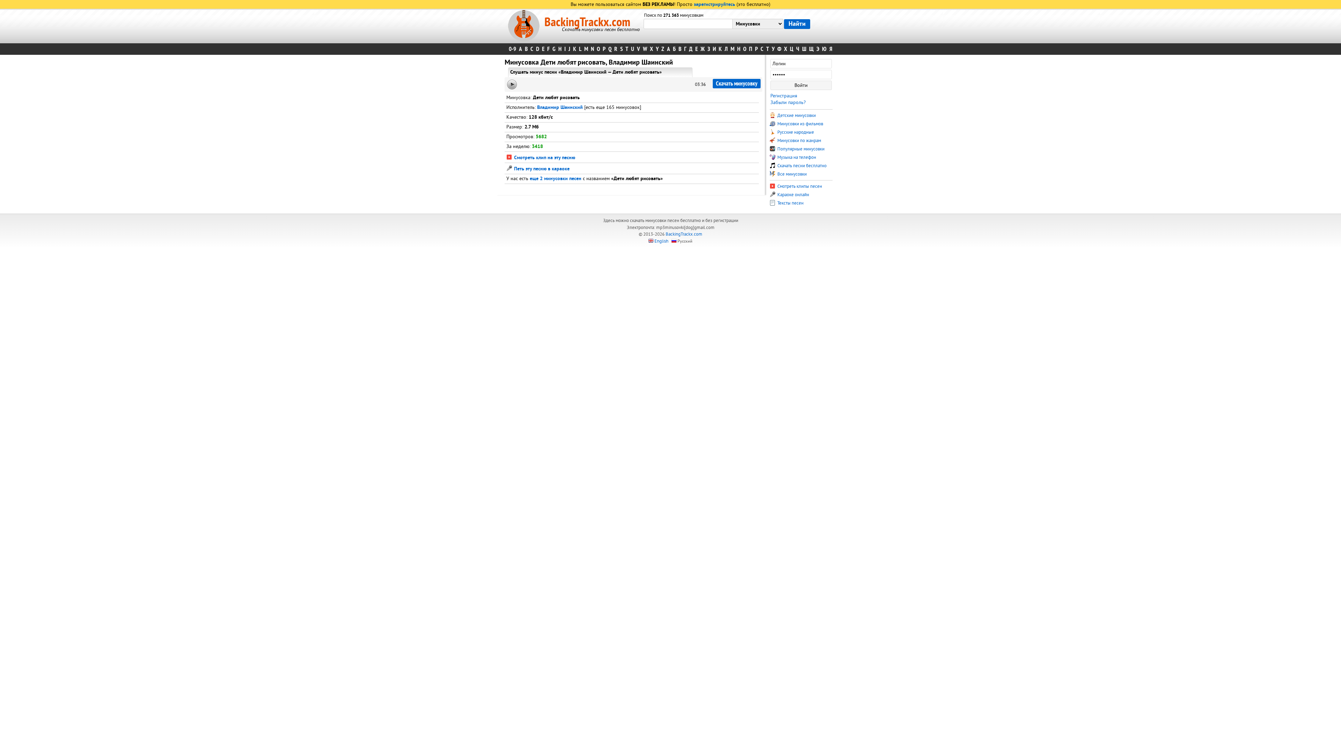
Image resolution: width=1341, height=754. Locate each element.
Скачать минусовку (736, 83)
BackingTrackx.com (587, 22)
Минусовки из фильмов (799, 123)
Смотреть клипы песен (799, 186)
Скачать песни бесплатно (801, 165)
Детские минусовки (796, 115)
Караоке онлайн (792, 194)
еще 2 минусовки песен (555, 179)
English (661, 241)
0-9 (512, 49)
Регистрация (783, 95)
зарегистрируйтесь (714, 5)
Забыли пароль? (788, 102)
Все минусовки (791, 174)
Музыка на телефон (796, 157)
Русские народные (795, 132)
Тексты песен (790, 203)
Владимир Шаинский (560, 108)
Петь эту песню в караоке (541, 169)
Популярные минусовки (800, 149)
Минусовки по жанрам (798, 140)
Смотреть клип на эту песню (544, 158)
